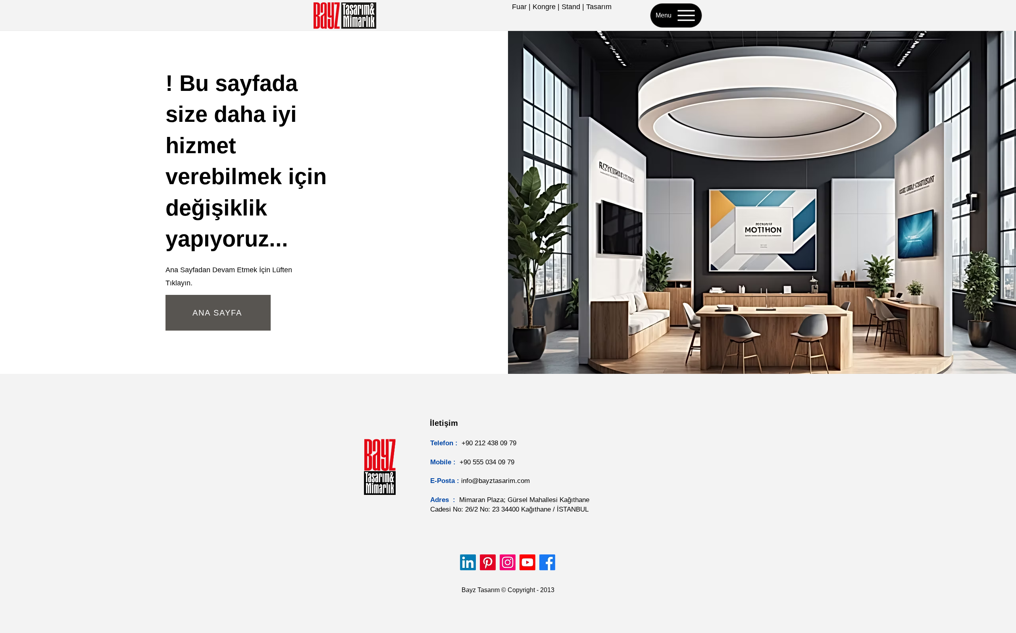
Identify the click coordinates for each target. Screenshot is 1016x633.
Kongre (544, 7)
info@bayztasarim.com (495, 481)
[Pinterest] (488, 562)
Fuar (519, 7)
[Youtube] (527, 562)
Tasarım (599, 7)
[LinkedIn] (468, 562)
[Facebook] (547, 562)
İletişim (444, 423)
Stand (571, 7)
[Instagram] (508, 562)
